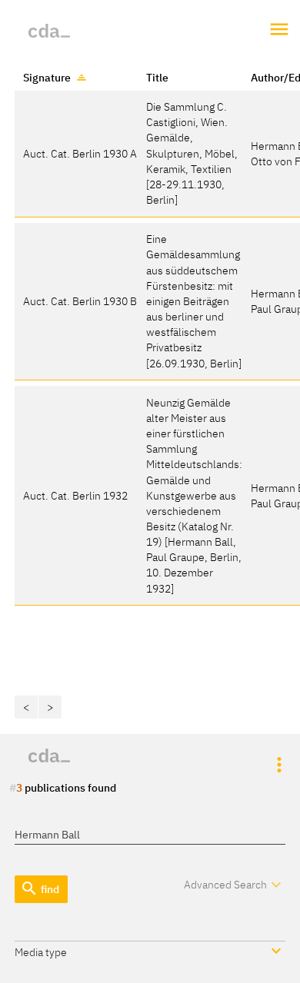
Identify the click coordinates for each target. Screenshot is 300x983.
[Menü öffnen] (279, 30)
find (39, 888)
